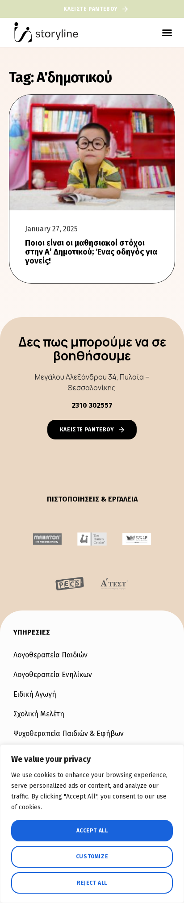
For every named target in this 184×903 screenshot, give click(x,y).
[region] (92, 823)
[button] (167, 33)
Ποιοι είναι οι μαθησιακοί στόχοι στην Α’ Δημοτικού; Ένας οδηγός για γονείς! (91, 252)
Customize (92, 856)
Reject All (92, 883)
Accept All (92, 831)
